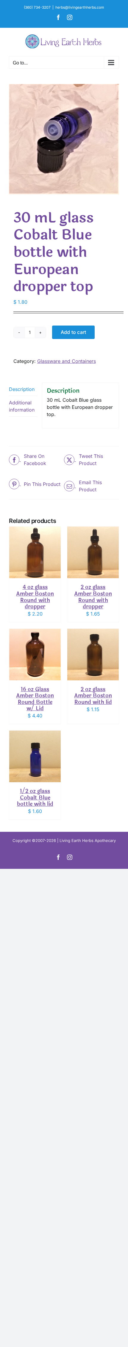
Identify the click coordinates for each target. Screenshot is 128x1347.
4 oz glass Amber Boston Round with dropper (35, 597)
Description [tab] (22, 389)
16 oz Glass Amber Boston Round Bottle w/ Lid (35, 699)
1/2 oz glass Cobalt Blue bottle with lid (35, 797)
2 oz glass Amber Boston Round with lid (93, 695)
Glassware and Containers (66, 361)
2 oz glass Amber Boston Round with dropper (93, 597)
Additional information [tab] (22, 406)
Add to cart (73, 332)
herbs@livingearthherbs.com (79, 7)
